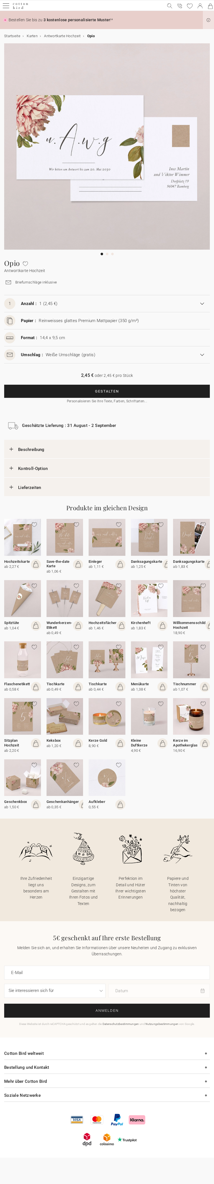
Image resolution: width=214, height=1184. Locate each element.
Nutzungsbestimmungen (161, 1023)
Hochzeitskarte (17, 561)
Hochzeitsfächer (103, 623)
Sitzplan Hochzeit (11, 742)
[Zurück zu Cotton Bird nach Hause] (20, 8)
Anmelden (107, 1010)
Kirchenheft (140, 623)
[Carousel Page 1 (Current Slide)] (102, 254)
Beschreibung (31, 449)
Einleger (95, 561)
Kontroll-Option (33, 468)
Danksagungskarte (146, 561)
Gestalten (107, 391)
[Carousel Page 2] (107, 254)
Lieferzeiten (29, 487)
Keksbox (54, 740)
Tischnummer (184, 684)
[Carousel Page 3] (112, 254)
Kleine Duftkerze (139, 742)
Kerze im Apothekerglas (185, 742)
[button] (208, 20)
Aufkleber (97, 802)
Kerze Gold (98, 740)
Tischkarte (56, 684)
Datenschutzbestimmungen (121, 1023)
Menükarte (140, 684)
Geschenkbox (15, 802)
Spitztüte (11, 623)
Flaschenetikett (17, 684)
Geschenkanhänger (63, 802)
